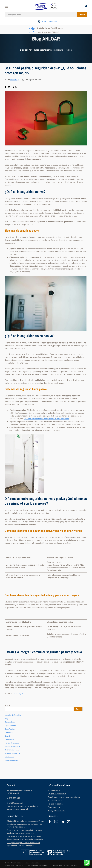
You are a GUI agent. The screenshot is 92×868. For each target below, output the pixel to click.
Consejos (8, 736)
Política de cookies (55, 803)
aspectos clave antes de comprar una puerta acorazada (46, 418)
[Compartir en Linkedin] (13, 87)
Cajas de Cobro (10, 725)
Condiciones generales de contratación (64, 797)
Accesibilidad (10, 865)
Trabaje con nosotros (56, 810)
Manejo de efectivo (12, 743)
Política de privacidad (57, 793)
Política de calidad (55, 800)
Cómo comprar (54, 807)
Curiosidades (9, 739)
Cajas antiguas (10, 722)
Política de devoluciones (39, 865)
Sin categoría (19, 693)
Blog (6, 719)
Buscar (82, 14)
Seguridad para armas (12, 753)
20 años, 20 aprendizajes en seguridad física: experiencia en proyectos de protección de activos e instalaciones (25, 824)
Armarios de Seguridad (13, 715)
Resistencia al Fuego (12, 750)
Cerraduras (9, 732)
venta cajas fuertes (11, 760)
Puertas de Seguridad (12, 746)
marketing (14, 79)
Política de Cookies (23, 865)
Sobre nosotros (54, 790)
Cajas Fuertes (9, 729)
